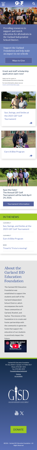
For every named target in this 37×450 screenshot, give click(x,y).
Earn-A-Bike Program (18, 153)
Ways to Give (18, 60)
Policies (18, 374)
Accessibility (19, 376)
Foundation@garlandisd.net (18, 371)
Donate (18, 429)
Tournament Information (18, 204)
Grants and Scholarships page (11, 84)
